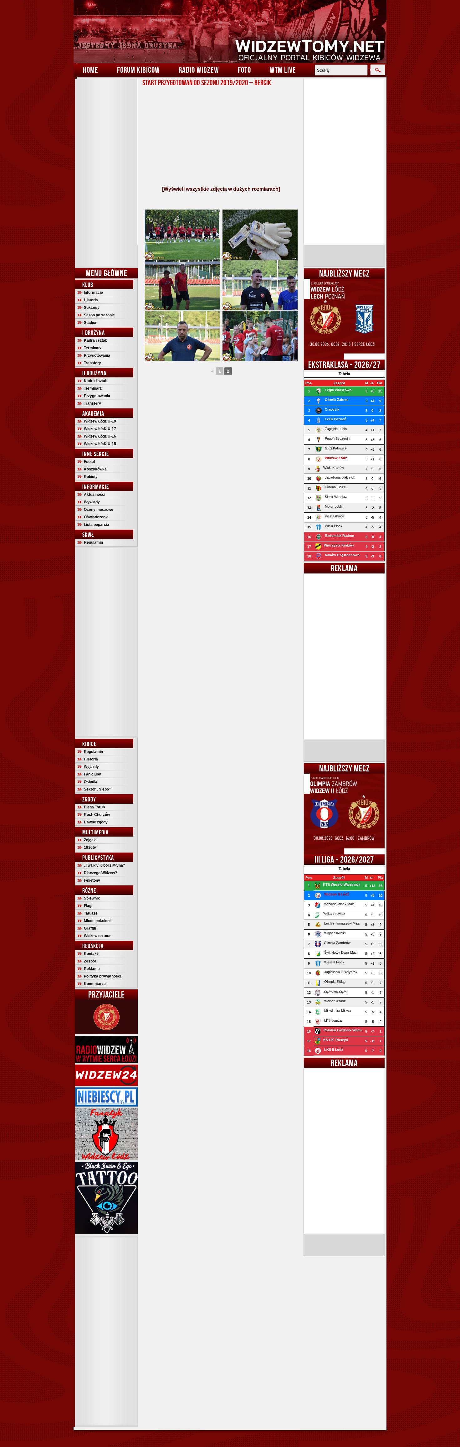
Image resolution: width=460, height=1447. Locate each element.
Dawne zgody (96, 822)
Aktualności (94, 494)
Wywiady (92, 502)
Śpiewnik (92, 898)
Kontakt (91, 954)
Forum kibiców (138, 69)
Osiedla (90, 782)
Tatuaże (91, 913)
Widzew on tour (97, 936)
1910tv (90, 847)
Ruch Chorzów (97, 814)
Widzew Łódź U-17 (100, 429)
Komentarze (95, 984)
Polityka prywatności (102, 976)
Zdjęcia (90, 840)
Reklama (92, 969)
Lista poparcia (96, 524)
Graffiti (90, 928)
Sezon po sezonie (99, 315)
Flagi (88, 906)
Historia (91, 300)
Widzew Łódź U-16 (100, 436)
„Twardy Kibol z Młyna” (104, 865)
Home (90, 69)
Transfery (92, 363)
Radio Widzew (199, 69)
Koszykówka (95, 469)
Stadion (90, 322)
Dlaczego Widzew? (100, 873)
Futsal (89, 461)
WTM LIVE (283, 69)
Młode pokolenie (98, 921)
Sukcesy (92, 307)
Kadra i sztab (95, 340)
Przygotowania (97, 355)
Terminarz (93, 348)
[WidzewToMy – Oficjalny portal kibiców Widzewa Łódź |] (230, 31)
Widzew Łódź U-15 (100, 444)
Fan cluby (92, 774)
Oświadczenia (96, 517)
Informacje (93, 292)
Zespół (90, 961)
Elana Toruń (94, 807)
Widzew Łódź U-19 (100, 421)
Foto (244, 69)
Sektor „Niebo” (97, 789)
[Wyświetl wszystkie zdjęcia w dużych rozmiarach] (221, 189)
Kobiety (91, 477)
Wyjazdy (91, 767)
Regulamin (93, 542)
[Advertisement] (106, 173)
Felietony (92, 880)
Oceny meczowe (98, 509)
